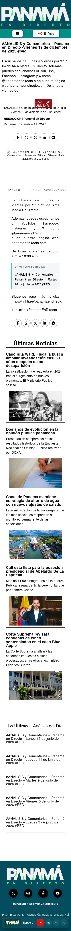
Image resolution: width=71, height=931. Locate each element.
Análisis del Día (48, 725)
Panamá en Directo (37, 118)
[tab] (14, 190)
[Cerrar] (64, 922)
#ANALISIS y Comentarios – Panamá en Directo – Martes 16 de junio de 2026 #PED (36, 279)
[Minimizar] (56, 922)
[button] (17, 33)
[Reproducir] (40, 922)
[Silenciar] (48, 922)
